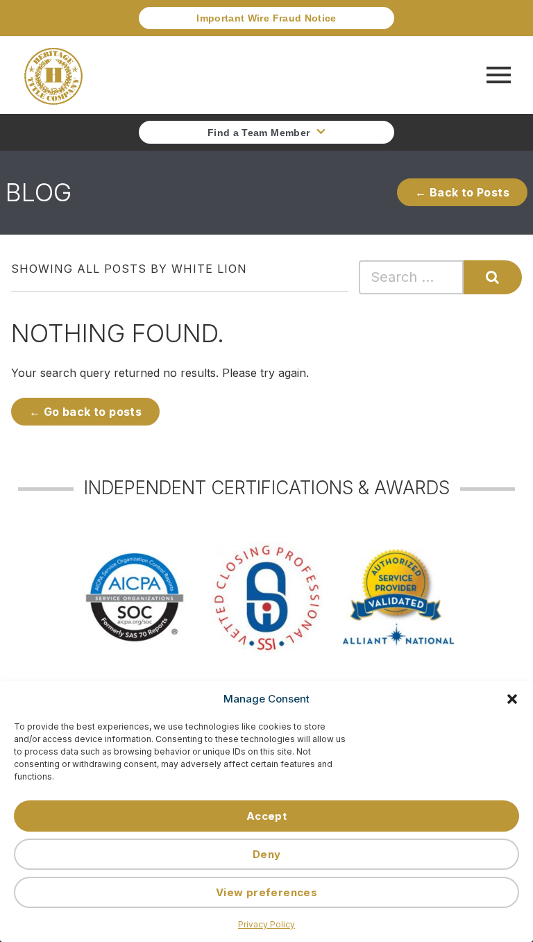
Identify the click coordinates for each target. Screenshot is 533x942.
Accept (266, 816)
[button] (512, 699)
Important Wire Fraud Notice (266, 18)
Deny (267, 854)
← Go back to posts (85, 412)
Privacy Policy (266, 924)
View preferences (266, 892)
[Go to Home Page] (53, 75)
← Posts (462, 192)
